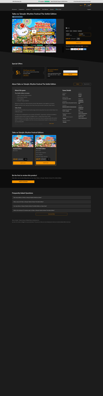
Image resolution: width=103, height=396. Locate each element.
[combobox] (53, 5)
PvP (79, 103)
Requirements (87, 84)
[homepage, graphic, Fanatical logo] (18, 5)
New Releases (45, 9)
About (77, 84)
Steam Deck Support (66, 113)
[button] (17, 1)
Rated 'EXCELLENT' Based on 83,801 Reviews (59, 1)
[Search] (62, 5)
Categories (21, 9)
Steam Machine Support (67, 116)
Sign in (81, 5)
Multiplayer (80, 100)
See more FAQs (51, 214)
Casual (79, 96)
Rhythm (80, 94)
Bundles (28, 9)
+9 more (67, 110)
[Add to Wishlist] (90, 28)
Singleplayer (81, 101)
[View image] (17, 50)
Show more (51, 123)
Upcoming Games (36, 9)
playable (64, 122)
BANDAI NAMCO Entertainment (69, 106)
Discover (14, 9)
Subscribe (70, 74)
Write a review (23, 181)
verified (64, 114)
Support (89, 9)
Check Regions (85, 46)
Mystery (52, 9)
